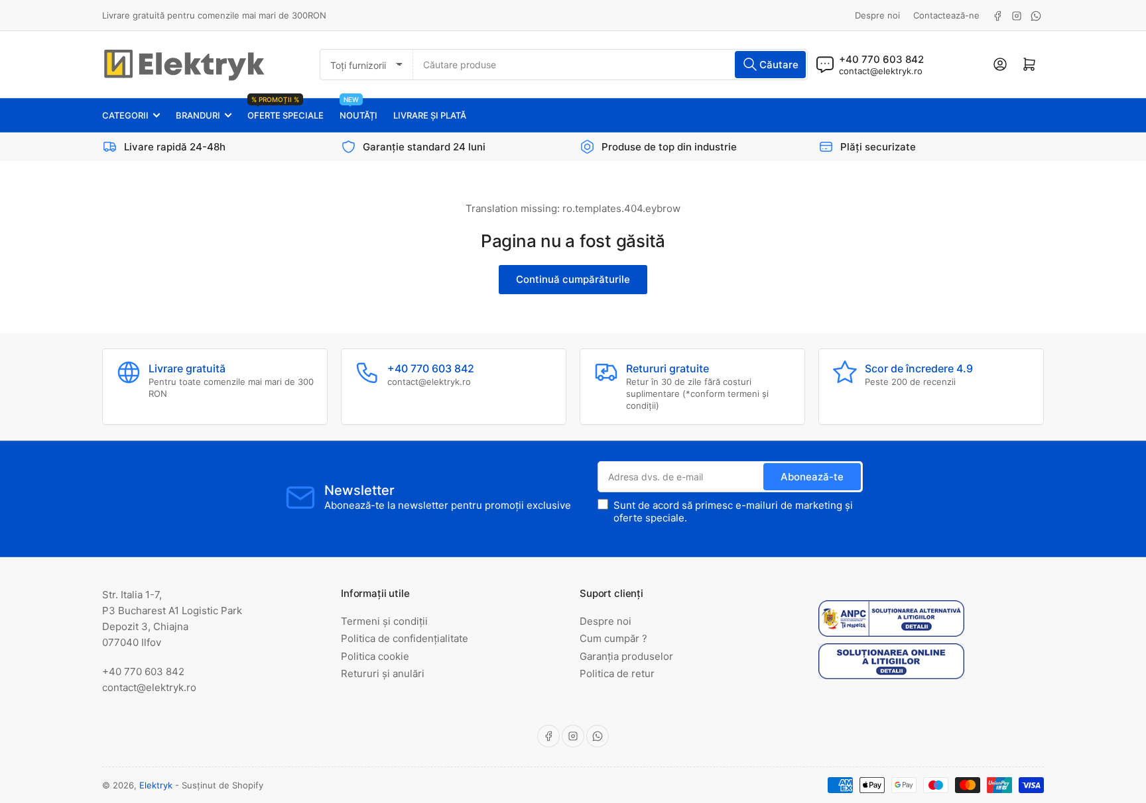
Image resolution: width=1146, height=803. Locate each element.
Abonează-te (812, 476)
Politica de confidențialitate (404, 638)
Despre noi (877, 15)
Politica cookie (375, 656)
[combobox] (610, 64)
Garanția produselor (626, 656)
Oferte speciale (285, 110)
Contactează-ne (946, 15)
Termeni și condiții (384, 621)
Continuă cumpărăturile (573, 279)
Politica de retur (617, 673)
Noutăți (358, 110)
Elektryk (155, 785)
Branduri (198, 115)
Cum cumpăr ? (613, 638)
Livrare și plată (429, 115)
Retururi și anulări (382, 673)
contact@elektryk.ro (881, 71)
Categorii (125, 115)
